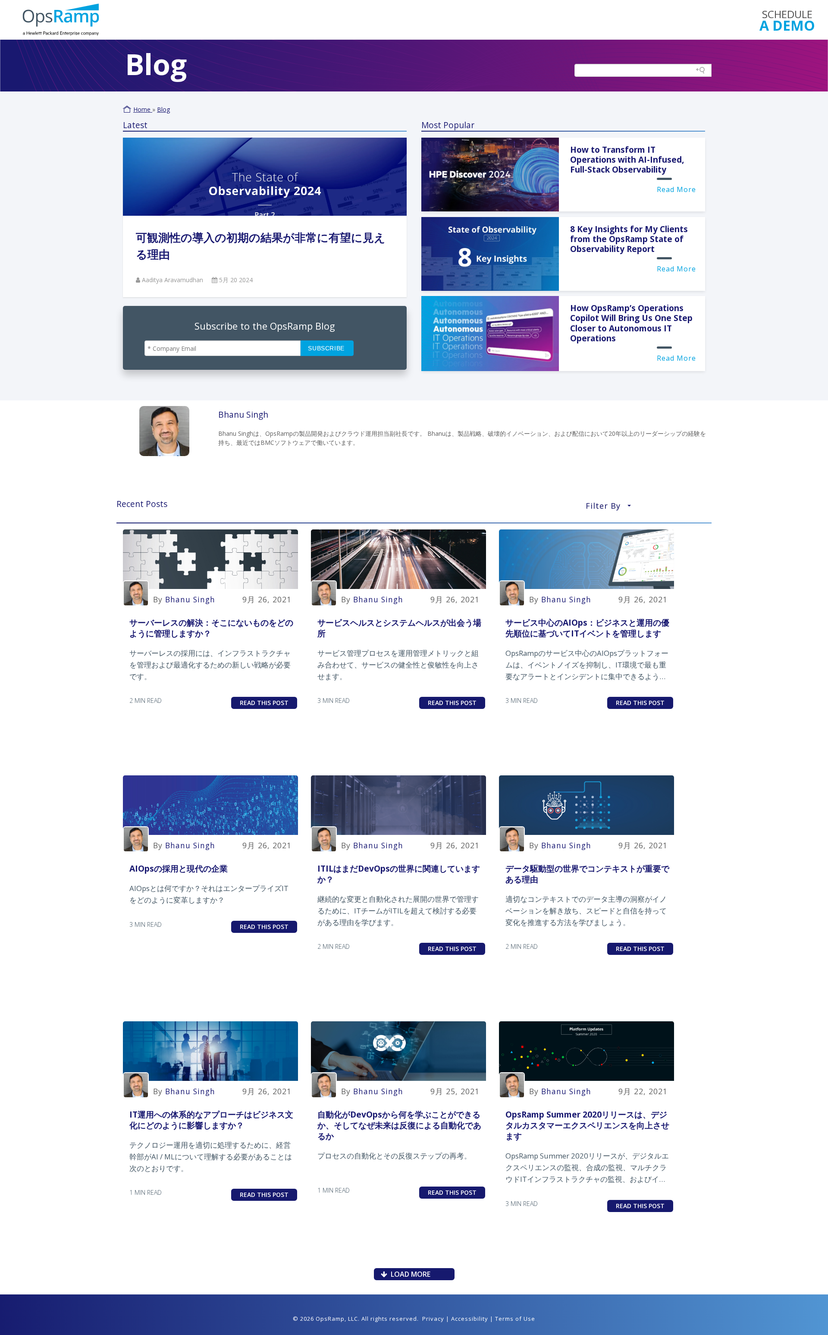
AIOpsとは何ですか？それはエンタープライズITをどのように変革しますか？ (209, 894)
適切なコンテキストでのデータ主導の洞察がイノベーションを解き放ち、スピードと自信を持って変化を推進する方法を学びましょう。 (586, 910)
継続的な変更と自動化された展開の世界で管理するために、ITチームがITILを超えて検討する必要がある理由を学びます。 (398, 910)
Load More (408, 1274)
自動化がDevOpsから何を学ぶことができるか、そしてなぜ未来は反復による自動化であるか (399, 1125)
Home (142, 109)
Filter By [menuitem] (608, 508)
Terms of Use (515, 1318)
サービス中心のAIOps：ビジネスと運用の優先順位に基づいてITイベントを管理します (587, 628)
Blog (163, 109)
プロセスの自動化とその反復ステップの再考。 (394, 1156)
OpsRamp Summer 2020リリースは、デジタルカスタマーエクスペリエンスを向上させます (587, 1125)
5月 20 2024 (236, 280)
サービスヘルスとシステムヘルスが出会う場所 (399, 628)
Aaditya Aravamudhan (173, 280)
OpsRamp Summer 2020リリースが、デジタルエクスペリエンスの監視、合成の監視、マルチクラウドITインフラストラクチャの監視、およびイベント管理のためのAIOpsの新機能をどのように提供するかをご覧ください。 (587, 1168)
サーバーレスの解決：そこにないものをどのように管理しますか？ (211, 628)
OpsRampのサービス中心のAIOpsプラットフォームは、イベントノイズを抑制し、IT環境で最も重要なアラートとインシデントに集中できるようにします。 (586, 665)
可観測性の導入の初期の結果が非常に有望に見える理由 (261, 246)
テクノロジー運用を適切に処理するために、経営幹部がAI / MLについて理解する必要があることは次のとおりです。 (210, 1156)
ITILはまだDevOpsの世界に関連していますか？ (398, 874)
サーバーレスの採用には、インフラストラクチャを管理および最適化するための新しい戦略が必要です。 (210, 664)
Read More (676, 189)
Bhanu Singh (190, 599)
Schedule (787, 19)
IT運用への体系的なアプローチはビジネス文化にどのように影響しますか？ (211, 1119)
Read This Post (264, 703)
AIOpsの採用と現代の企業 (178, 868)
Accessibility (469, 1318)
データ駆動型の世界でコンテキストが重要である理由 (587, 874)
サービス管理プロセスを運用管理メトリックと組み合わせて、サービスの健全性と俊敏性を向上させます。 (398, 664)
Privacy (433, 1318)
